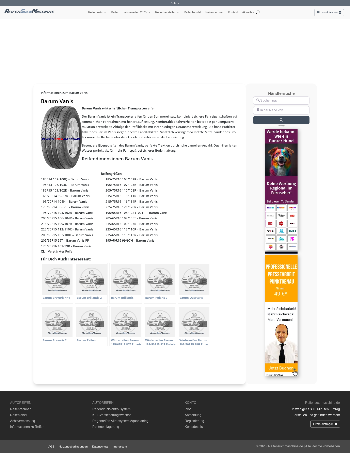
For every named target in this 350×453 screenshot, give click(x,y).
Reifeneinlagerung (105, 426)
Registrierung (194, 421)
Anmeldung (193, 415)
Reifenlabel (18, 415)
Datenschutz (100, 446)
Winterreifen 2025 (135, 12)
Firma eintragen (327, 12)
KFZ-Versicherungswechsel (112, 415)
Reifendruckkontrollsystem (111, 409)
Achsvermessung (22, 421)
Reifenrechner (214, 12)
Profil (173, 3)
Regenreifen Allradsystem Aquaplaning (120, 421)
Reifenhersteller (165, 12)
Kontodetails (194, 426)
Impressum (120, 446)
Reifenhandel (192, 12)
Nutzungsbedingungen (73, 446)
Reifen (115, 12)
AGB (51, 446)
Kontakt (233, 12)
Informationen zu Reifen (27, 426)
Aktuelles (248, 12)
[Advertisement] (175, 49)
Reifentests (95, 12)
